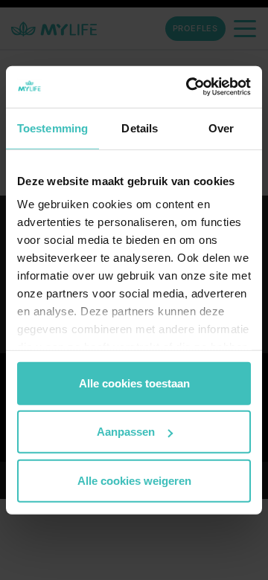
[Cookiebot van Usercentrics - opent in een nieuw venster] (189, 87)
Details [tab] (139, 127)
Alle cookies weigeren (134, 480)
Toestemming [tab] (52, 127)
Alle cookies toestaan (134, 382)
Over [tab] (221, 127)
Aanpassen (126, 431)
